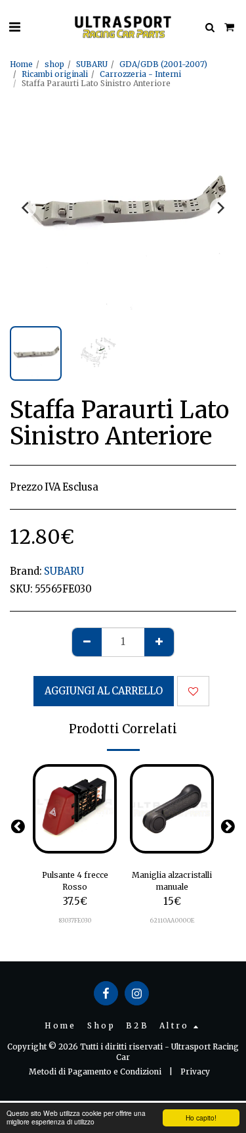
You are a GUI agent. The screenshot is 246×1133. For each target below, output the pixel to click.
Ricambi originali (55, 74)
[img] (75, 809)
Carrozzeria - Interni (140, 74)
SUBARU (92, 64)
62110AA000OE (172, 920)
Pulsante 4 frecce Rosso (75, 881)
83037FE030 (74, 920)
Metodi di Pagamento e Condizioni (95, 1071)
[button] (14, 26)
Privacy (195, 1071)
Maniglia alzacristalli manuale (172, 881)
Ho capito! (201, 1117)
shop (54, 64)
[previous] (26, 208)
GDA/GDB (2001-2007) (163, 64)
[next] (220, 208)
